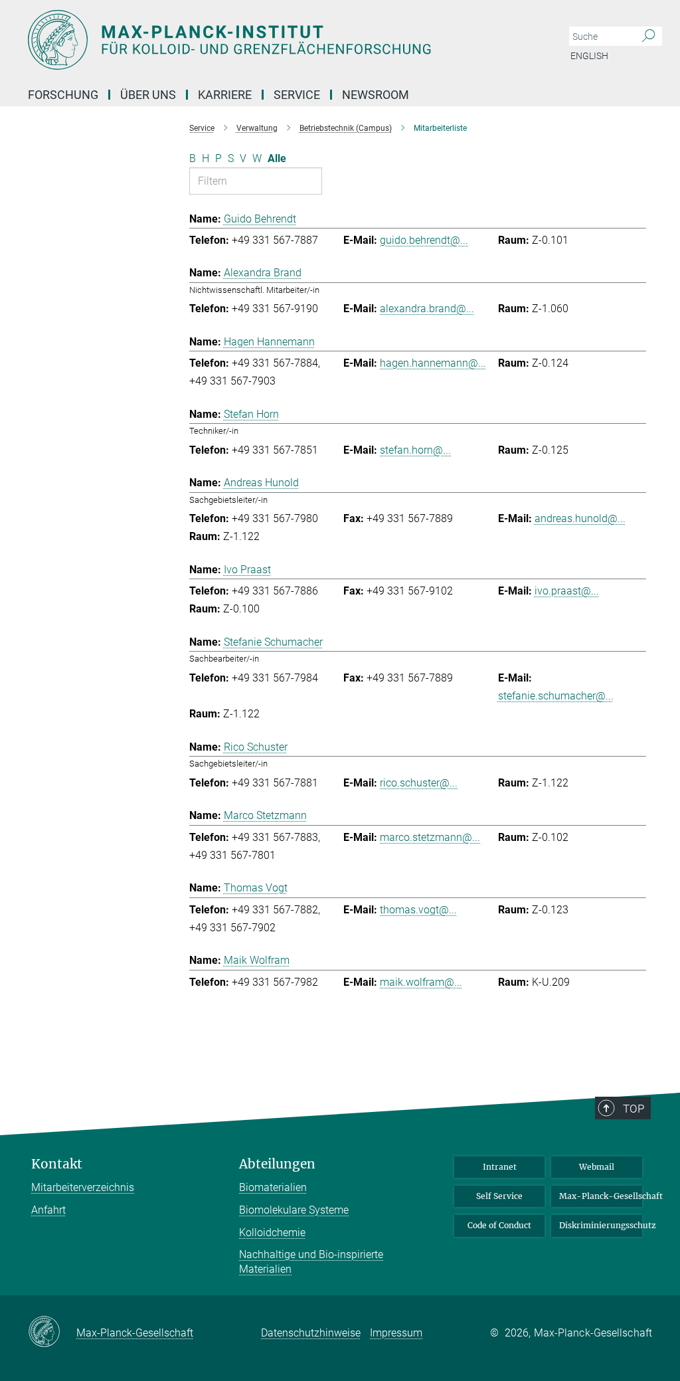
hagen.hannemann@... (433, 363)
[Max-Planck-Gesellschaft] (52, 1332)
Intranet (500, 1167)
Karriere (225, 95)
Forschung (63, 95)
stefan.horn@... (415, 450)
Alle (277, 158)
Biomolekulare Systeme (294, 1210)
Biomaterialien (273, 1187)
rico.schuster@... (419, 783)
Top (633, 1108)
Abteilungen (277, 1164)
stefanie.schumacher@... (556, 696)
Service (297, 95)
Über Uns (148, 95)
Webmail (596, 1167)
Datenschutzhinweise (311, 1333)
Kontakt (56, 1164)
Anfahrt (48, 1210)
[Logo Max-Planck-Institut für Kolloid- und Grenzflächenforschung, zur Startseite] (277, 40)
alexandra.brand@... (427, 308)
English (589, 55)
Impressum (396, 1333)
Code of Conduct (499, 1225)
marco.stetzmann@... (430, 837)
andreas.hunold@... (580, 518)
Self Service (499, 1196)
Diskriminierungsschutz (600, 1225)
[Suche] (648, 36)
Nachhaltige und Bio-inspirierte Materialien (311, 1261)
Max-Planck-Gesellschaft (600, 1196)
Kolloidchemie (272, 1232)
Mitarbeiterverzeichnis (82, 1187)
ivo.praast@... (567, 591)
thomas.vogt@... (418, 909)
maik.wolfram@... (421, 982)
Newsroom (375, 95)
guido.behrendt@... (424, 240)
